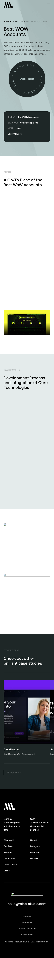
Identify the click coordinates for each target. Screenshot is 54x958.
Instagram (35, 846)
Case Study (9, 858)
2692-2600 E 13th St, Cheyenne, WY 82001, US (39, 826)
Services (8, 852)
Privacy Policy (27, 934)
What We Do (9, 840)
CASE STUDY (17, 21)
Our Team (8, 846)
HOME (6, 21)
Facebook (35, 852)
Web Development (29, 122)
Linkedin (34, 840)
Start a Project (27, 79)
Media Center (10, 864)
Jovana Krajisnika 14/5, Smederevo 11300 (12, 826)
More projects (14, 772)
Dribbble (34, 858)
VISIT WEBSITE (15, 134)
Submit (11, 924)
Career (7, 870)
